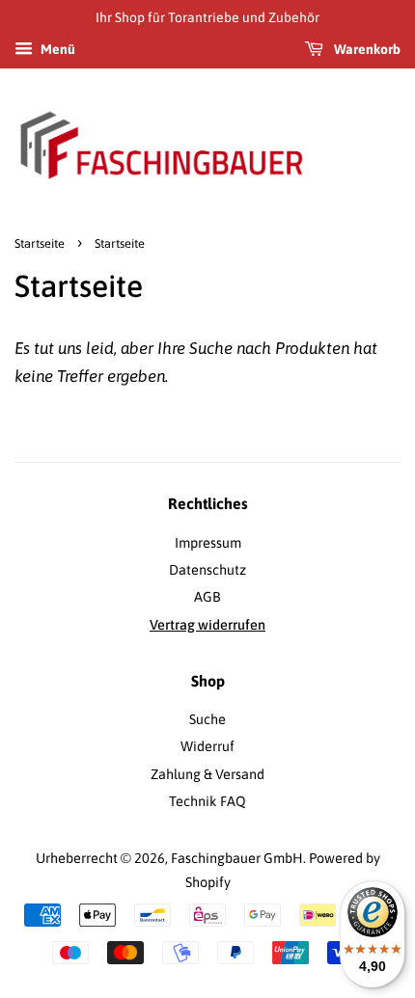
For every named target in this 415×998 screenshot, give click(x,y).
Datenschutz (207, 570)
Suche (207, 719)
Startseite (39, 243)
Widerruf (207, 746)
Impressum (208, 543)
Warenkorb (366, 49)
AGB (207, 597)
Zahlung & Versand (207, 774)
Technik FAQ (207, 801)
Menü (56, 49)
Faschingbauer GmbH (237, 858)
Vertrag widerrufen (207, 625)
